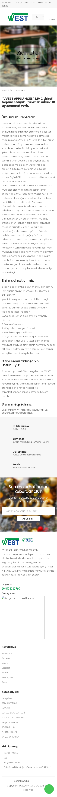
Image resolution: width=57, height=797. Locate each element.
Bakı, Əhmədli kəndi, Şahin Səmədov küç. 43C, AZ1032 (27, 767)
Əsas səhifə (7, 90)
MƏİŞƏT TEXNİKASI (10, 722)
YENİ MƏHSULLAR (10, 732)
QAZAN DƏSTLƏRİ (9, 703)
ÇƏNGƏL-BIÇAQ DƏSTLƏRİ (13, 712)
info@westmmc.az (11, 762)
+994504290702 (10, 753)
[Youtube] (37, 781)
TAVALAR (6, 708)
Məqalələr (6, 668)
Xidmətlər (6, 658)
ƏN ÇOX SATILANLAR (11, 736)
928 (5, 757)
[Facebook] (33, 781)
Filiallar (5, 672)
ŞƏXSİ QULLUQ (8, 727)
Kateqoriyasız (7, 698)
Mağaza (5, 663)
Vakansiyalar (7, 677)
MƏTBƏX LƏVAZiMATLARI (13, 717)
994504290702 (11, 589)
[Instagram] (42, 781)
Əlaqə (4, 682)
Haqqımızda (7, 653)
